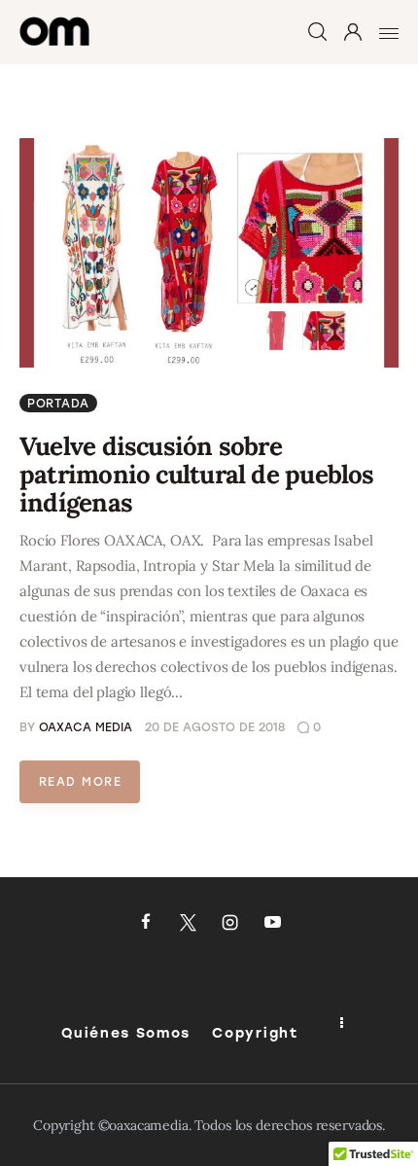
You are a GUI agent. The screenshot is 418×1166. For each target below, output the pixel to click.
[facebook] (145, 922)
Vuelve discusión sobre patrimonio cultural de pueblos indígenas (196, 474)
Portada (58, 403)
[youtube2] (273, 922)
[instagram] (230, 922)
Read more (80, 782)
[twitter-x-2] (187, 922)
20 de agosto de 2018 (215, 727)
